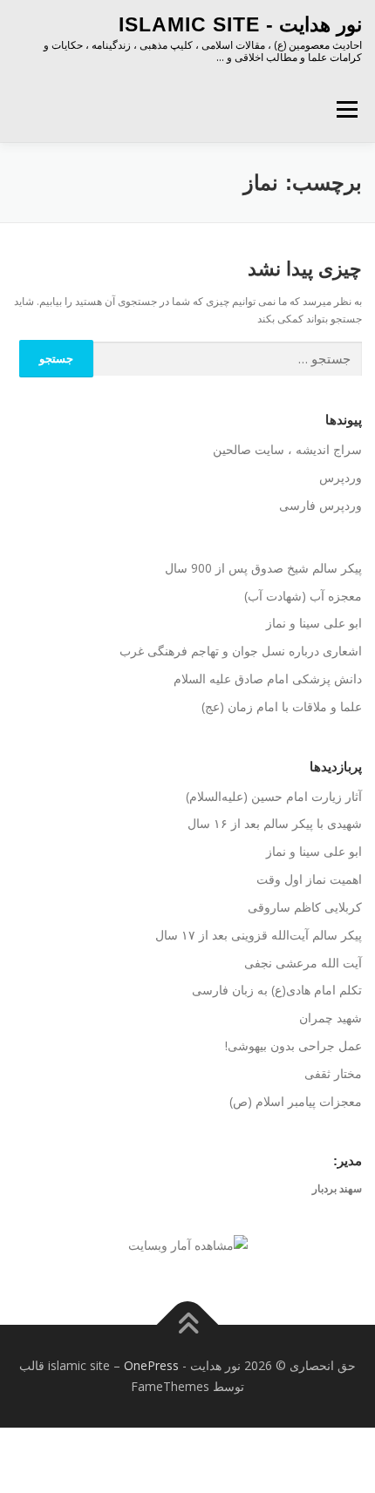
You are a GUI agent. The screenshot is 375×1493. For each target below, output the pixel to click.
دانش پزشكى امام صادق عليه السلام (268, 678)
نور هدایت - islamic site (240, 24)
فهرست (346, 109)
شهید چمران (330, 1017)
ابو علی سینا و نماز (314, 622)
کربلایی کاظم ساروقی (305, 907)
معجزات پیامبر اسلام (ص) (295, 1101)
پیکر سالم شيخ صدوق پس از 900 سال (263, 568)
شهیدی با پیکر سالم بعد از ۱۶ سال (275, 823)
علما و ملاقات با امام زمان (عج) (281, 706)
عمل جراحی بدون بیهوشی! (293, 1045)
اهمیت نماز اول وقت (309, 879)
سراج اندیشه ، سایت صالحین (287, 449)
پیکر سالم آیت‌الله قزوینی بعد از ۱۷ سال (258, 934)
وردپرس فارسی (320, 505)
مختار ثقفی (333, 1073)
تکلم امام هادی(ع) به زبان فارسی (277, 989)
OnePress (151, 1365)
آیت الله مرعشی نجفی (303, 962)
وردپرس (340, 477)
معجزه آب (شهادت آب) (303, 595)
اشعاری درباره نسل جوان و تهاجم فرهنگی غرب (240, 650)
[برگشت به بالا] (188, 1325)
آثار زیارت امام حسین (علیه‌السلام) (274, 796)
